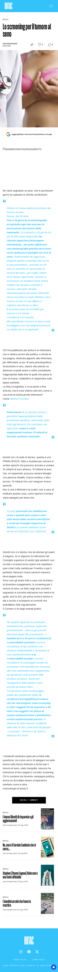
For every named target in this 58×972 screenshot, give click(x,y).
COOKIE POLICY (39, 960)
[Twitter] (37, 951)
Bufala (5, 812)
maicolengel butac (10, 43)
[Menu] (51, 6)
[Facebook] (29, 951)
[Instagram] (21, 951)
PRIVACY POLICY (20, 960)
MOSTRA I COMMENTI (29, 800)
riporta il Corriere (19, 398)
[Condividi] (32, 44)
